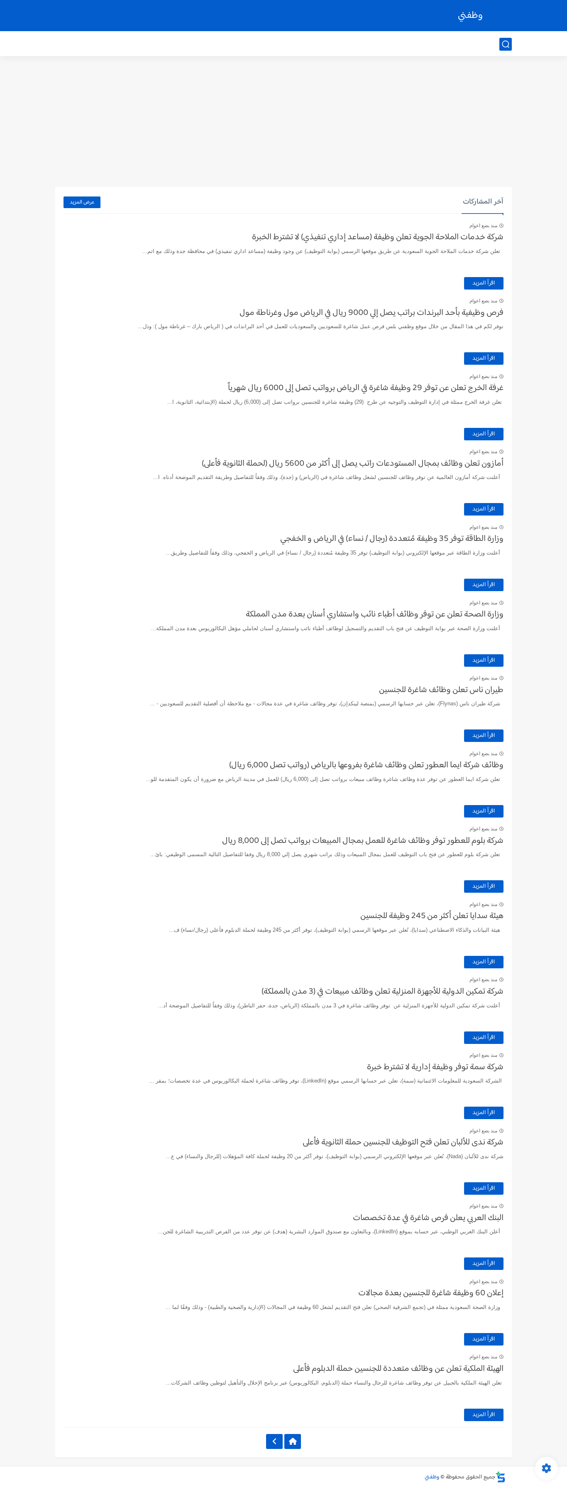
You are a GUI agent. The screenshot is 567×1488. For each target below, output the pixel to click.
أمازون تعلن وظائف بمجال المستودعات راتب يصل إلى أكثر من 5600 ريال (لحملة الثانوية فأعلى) (352, 463)
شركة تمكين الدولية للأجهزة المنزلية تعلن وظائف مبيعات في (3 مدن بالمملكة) (382, 991)
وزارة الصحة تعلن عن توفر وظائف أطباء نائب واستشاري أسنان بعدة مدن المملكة (374, 614)
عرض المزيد (82, 202)
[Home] (292, 1441)
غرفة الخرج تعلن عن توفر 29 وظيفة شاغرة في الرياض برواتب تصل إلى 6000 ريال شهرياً (365, 388)
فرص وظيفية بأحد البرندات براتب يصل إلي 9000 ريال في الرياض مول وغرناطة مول (371, 312)
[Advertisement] (283, 122)
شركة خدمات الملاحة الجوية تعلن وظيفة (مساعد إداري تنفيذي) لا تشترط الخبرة (377, 237)
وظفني (470, 15)
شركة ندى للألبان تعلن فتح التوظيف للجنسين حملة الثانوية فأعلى (403, 1142)
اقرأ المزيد (483, 283)
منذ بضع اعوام (483, 225)
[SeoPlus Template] (501, 1477)
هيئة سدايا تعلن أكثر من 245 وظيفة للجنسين (431, 916)
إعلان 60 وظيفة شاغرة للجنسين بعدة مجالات (430, 1293)
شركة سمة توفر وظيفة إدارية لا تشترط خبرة (435, 1067)
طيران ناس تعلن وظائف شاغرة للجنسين (441, 690)
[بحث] (505, 44)
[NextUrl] (274, 1441)
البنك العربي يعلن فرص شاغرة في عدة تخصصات (428, 1218)
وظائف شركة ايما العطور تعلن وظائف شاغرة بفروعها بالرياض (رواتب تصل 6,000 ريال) (366, 765)
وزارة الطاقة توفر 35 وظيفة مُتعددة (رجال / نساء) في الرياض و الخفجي (391, 538)
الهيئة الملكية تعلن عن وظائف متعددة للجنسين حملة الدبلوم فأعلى (398, 1368)
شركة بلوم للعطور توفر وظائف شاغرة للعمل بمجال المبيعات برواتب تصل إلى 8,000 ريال (362, 840)
